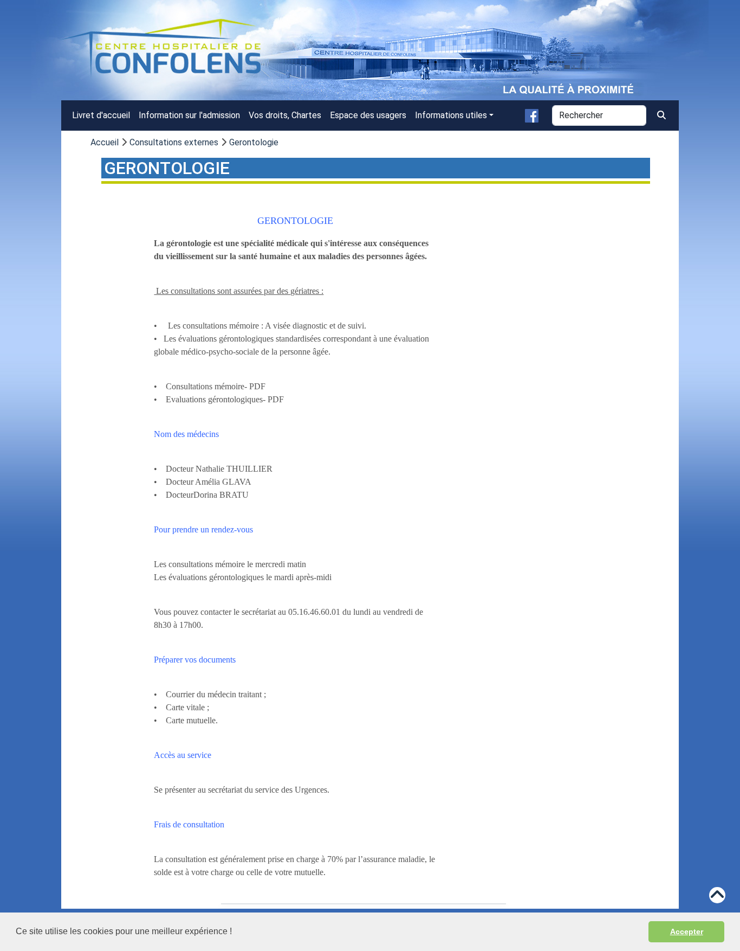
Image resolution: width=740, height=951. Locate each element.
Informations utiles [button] (451, 115)
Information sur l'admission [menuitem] (189, 115)
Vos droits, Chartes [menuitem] (285, 115)
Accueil (104, 142)
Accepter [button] (686, 931)
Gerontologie (253, 142)
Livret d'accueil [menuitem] (101, 115)
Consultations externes (173, 142)
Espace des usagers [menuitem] (368, 115)
